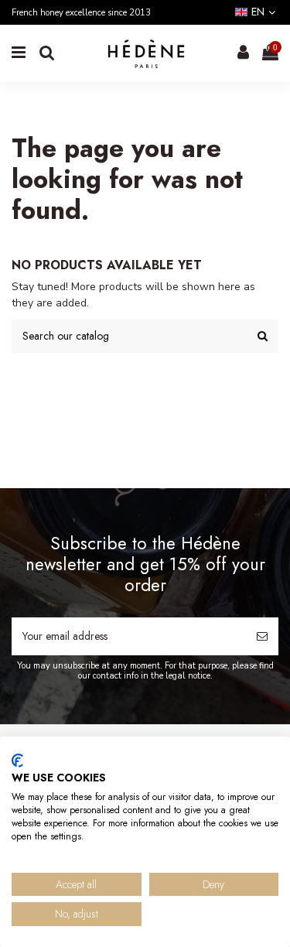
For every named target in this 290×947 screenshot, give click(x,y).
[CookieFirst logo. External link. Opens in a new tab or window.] (17, 761)
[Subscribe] (262, 636)
